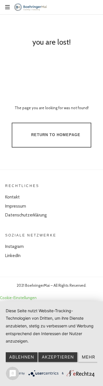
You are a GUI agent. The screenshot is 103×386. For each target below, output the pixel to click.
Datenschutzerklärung (26, 215)
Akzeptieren (58, 357)
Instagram (14, 246)
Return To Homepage (55, 135)
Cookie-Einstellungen (18, 297)
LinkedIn (13, 255)
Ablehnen (21, 357)
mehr (88, 357)
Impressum (15, 206)
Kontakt (12, 197)
